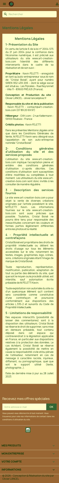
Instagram (28, 429)
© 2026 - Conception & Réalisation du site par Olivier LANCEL (28, 477)
